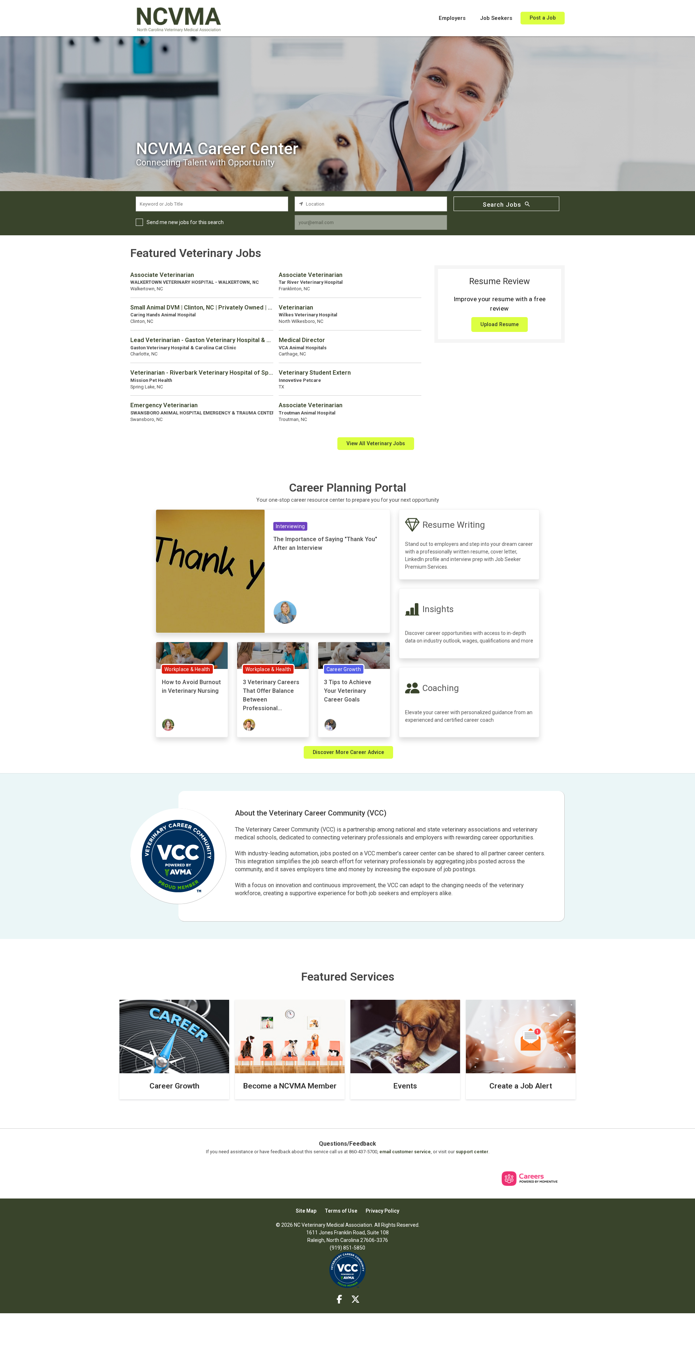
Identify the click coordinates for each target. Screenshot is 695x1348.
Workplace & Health (187, 669)
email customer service (405, 1151)
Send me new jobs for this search (185, 222)
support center (472, 1151)
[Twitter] (356, 1299)
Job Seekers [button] (496, 18)
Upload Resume (499, 324)
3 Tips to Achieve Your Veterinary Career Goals (347, 691)
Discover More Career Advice (348, 752)
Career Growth (344, 669)
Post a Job (543, 18)
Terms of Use (341, 1211)
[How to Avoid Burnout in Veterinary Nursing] (192, 655)
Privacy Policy (382, 1211)
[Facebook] (339, 1299)
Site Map (306, 1211)
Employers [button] (452, 18)
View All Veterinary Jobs (375, 443)
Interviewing (290, 526)
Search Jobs (502, 204)
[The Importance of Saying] (210, 570)
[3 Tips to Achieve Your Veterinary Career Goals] (354, 655)
